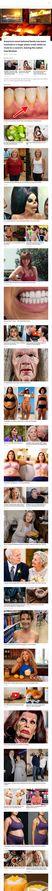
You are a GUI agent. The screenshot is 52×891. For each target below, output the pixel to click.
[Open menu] (49, 3)
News (5, 38)
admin (6, 54)
